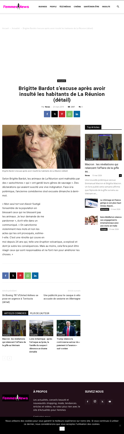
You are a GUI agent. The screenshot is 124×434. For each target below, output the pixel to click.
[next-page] (9, 358)
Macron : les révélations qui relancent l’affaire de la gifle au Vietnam (14, 342)
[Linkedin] (77, 114)
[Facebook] (47, 114)
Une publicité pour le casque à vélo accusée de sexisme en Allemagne (62, 297)
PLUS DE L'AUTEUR (39, 313)
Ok (62, 428)
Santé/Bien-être (91, 6)
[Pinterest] (62, 114)
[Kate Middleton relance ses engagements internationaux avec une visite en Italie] (91, 220)
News (47, 107)
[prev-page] (4, 358)
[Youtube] (109, 401)
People (53, 6)
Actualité (16, 28)
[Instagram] (95, 401)
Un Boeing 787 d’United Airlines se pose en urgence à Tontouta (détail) (20, 299)
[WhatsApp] (69, 114)
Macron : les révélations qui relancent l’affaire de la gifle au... (102, 168)
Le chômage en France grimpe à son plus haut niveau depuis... (110, 203)
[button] (118, 6)
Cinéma (77, 6)
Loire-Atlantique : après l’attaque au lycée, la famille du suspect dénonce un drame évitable (40, 345)
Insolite (106, 6)
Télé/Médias (65, 6)
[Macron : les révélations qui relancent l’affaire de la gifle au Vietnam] (14, 328)
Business (43, 6)
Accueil (5, 28)
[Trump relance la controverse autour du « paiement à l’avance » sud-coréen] (68, 328)
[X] (54, 114)
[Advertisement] (62, 20)
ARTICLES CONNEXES (15, 313)
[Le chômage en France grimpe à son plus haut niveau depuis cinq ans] (91, 203)
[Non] (120, 425)
